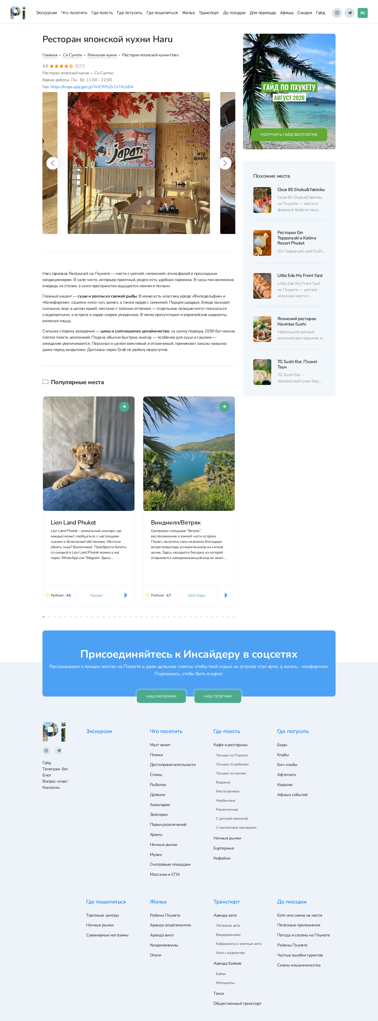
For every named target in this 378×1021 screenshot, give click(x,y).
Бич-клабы (287, 764)
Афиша (286, 12)
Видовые (223, 782)
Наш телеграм (218, 696)
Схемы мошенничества (299, 965)
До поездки (234, 12)
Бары (282, 745)
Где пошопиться (162, 12)
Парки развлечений (168, 824)
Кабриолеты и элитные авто (238, 943)
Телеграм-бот (55, 769)
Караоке (285, 785)
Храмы (156, 834)
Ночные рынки (163, 844)
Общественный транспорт (237, 1003)
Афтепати (286, 775)
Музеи (156, 854)
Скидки (304, 12)
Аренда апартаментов (170, 925)
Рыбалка (158, 785)
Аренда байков (227, 963)
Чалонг (96, 595)
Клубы (283, 755)
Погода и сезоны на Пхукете (303, 935)
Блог (46, 775)
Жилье (188, 12)
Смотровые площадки (170, 864)
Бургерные (223, 848)
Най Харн (196, 595)
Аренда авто (225, 915)
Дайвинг (158, 795)
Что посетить (74, 12)
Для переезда (263, 12)
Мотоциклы (225, 982)
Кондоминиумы (164, 945)
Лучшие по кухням (231, 773)
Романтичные (227, 809)
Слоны (156, 775)
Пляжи (156, 755)
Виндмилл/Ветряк (176, 523)
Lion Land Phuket (73, 523)
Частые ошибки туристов (300, 955)
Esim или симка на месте (299, 915)
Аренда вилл (162, 935)
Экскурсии (46, 12)
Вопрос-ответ (55, 781)
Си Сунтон (72, 55)
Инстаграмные (227, 791)
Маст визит (160, 745)
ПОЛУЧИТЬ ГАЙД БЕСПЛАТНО (289, 134)
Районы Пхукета (165, 915)
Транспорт (209, 12)
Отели (155, 955)
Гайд (320, 12)
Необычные (226, 800)
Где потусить (129, 12)
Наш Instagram (161, 696)
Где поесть (102, 12)
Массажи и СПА (165, 874)
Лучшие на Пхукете (232, 755)
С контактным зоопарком (236, 827)
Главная (49, 55)
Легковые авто (228, 925)
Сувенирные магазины (107, 935)
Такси (218, 993)
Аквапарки (160, 805)
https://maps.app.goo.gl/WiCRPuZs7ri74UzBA (92, 86)
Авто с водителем (230, 952)
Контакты (51, 787)
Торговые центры (102, 915)
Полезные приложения (298, 925)
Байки (221, 973)
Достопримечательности (173, 764)
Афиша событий (292, 795)
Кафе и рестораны (230, 745)
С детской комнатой (232, 818)
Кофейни (221, 858)
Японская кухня (102, 55)
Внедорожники (228, 934)
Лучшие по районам (232, 764)
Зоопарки (159, 814)
